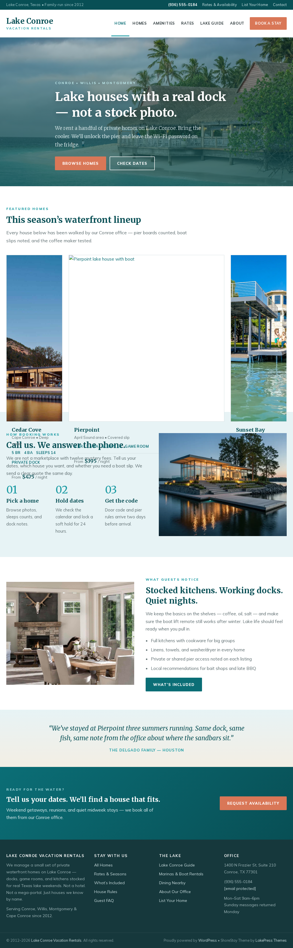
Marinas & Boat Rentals (181, 873)
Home (120, 23)
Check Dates (132, 163)
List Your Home (255, 4)
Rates (187, 23)
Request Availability (253, 803)
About (237, 23)
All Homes (103, 865)
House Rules (105, 891)
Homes (139, 23)
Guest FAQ (104, 900)
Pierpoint (87, 430)
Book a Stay (268, 23)
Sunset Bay (250, 430)
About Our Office (175, 891)
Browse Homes (80, 163)
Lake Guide (212, 23)
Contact (280, 4)
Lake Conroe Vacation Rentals (56, 940)
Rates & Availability (219, 4)
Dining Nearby (172, 882)
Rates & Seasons (110, 873)
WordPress (207, 940)
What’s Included (174, 684)
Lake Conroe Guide (177, 865)
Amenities (164, 23)
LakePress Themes (271, 940)
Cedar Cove (26, 430)
